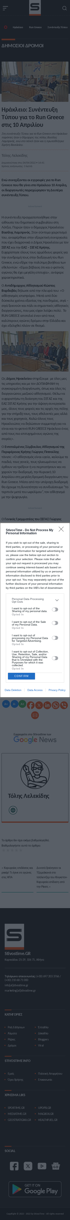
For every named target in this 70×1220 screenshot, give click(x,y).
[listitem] (35, 600)
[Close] (62, 530)
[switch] (55, 609)
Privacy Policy (57, 690)
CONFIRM (21, 676)
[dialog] (35, 610)
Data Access (35, 690)
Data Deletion (13, 690)
